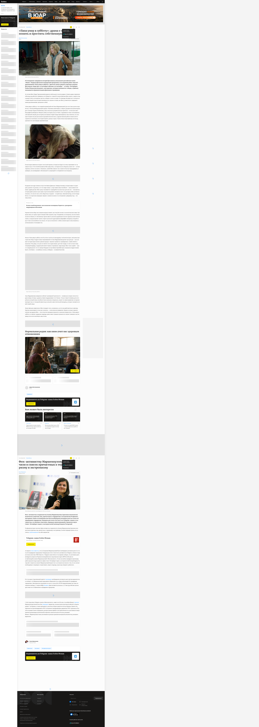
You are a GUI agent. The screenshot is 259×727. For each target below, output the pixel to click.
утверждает (45, 561)
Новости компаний (67, 390)
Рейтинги (39, 1)
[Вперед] (82, 348)
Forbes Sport (28, 390)
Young (73, 1)
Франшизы (45, 1)
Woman (64, 1)
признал (76, 559)
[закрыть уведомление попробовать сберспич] (74, 31)
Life (60, 1)
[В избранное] (43, 345)
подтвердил (48, 546)
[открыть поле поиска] (102, 2)
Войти (98, 1)
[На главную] (3, 1)
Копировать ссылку (75, 38)
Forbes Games (32, 1)
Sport (69, 1)
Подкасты (51, 1)
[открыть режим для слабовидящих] (71, 27)
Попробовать (66, 36)
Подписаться (31, 371)
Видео (56, 1)
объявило (46, 553)
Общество (47, 390)
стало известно (35, 518)
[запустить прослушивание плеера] (74, 27)
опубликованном (33, 499)
